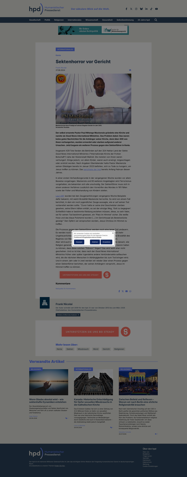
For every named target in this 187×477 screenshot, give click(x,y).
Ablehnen (95, 242)
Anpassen (79, 242)
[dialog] (93, 238)
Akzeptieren (106, 242)
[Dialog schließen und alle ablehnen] (112, 232)
